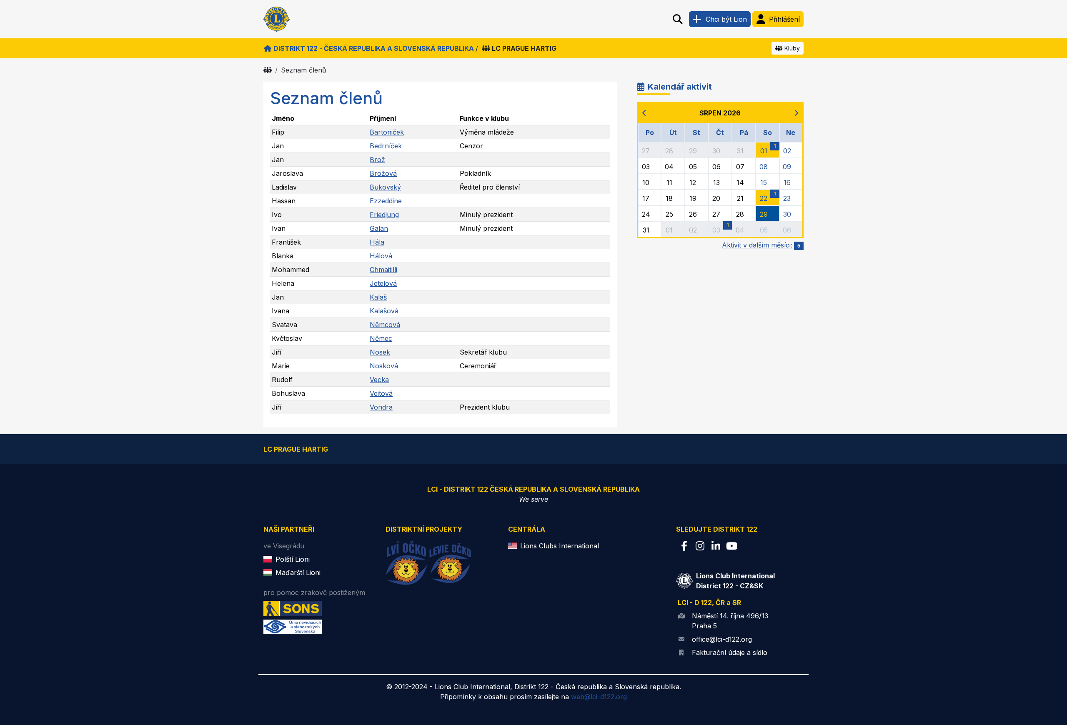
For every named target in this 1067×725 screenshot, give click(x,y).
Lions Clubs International (559, 546)
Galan (379, 228)
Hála (377, 242)
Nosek (380, 352)
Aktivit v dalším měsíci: (761, 245)
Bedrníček (386, 146)
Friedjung (384, 214)
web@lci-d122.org (599, 696)
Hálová (381, 256)
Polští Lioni (293, 559)
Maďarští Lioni (298, 572)
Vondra (381, 407)
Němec (381, 338)
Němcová (385, 324)
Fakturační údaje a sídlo (729, 652)
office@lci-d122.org (722, 639)
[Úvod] (267, 70)
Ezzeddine (386, 201)
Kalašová (384, 311)
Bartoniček (387, 132)
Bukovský (385, 187)
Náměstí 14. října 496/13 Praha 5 (730, 621)
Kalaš (378, 297)
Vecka (379, 379)
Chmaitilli (383, 269)
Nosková (384, 366)
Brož (377, 159)
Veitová (381, 393)
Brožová (383, 173)
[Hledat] (677, 19)
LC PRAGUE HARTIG (524, 48)
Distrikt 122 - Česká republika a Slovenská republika (373, 48)
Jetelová (383, 283)
